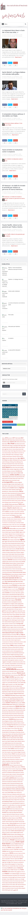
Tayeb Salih (17, 858)
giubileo (21, 603)
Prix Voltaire (17, 805)
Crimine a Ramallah (6, 526)
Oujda (12, 761)
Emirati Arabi (8, 546)
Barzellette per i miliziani (7, 491)
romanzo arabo (10, 819)
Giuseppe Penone (5, 605)
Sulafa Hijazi (9, 855)
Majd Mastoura (5, 691)
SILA (12, 845)
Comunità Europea (11, 522)
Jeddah (3, 647)
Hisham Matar (10, 616)
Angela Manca (17, 469)
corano (10, 524)
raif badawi (10, 810)
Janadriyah (15, 645)
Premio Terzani (20, 799)
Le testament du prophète (17, 667)
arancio (10, 480)
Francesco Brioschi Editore (14, 590)
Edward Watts (17, 539)
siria (9, 847)
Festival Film (15, 565)
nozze (12, 752)
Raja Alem (15, 810)
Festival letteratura (6, 574)
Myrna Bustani (21, 732)
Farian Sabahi (11, 554)
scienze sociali (16, 832)
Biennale (22, 497)
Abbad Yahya (12, 439)
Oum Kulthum (17, 761)
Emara (9, 543)
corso (18, 524)
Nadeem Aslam (5, 734)
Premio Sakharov (20, 797)
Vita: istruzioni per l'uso (17, 880)
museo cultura (16, 726)
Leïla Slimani (14, 673)
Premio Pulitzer (15, 796)
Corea (13, 524)
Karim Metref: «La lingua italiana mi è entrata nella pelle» (13, 73)
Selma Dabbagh (18, 834)
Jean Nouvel (22, 645)
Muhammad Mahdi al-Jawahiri (11, 722)
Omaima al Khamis (8, 754)
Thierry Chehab (8, 864)
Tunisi (22, 869)
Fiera (9, 576)
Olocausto (23, 752)
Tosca (6, 865)
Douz (17, 535)
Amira (16, 467)
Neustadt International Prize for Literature (10, 744)
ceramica (12, 513)
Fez (7, 576)
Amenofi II (15, 465)
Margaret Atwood (17, 693)
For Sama (16, 589)
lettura (3, 673)
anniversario (12, 471)
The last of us (20, 860)
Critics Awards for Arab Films (16, 526)
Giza (10, 605)
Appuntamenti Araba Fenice (9, 424)
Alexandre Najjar (9, 458)
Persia (18, 774)
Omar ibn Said (8, 755)
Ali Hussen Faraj (21, 460)
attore (12, 486)
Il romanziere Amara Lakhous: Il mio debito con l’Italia (13, 115)
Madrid (19, 684)
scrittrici (9, 834)
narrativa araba (9, 739)
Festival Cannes (12, 561)
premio (4, 779)
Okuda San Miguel (17, 752)
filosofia (10, 585)
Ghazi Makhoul (5, 600)
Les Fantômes (9, 667)
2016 (6, 438)
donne (14, 535)
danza (16, 530)
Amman (4, 469)
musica (20, 730)
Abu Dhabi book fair (19, 443)
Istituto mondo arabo (6, 640)
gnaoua (21, 605)
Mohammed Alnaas (9, 715)
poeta (15, 778)
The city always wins (10, 860)
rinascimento (22, 816)
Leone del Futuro (18, 665)
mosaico (6, 719)
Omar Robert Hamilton (16, 755)
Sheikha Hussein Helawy (10, 841)
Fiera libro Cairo (12, 583)
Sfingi (7, 836)
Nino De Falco (5, 748)
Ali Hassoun (15, 460)
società (17, 847)
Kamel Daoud (21, 652)
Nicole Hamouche (5, 746)
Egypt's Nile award (8, 541)
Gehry (9, 596)
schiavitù (8, 832)
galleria (22, 592)
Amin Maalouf (6, 467)
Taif (12, 856)
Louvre (18, 682)
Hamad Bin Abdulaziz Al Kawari (8, 612)
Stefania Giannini (5, 853)
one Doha (16, 757)
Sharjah (12, 840)
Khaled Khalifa (18, 656)
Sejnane (12, 834)
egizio (3, 541)
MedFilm (18, 700)
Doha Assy (7, 535)
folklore (23, 585)
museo (11, 726)
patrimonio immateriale (18, 770)
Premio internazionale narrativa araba (9, 787)
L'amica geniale (11, 660)
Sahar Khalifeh (15, 821)
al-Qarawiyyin (16, 454)
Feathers (4, 557)
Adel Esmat (12, 447)
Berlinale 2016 (13, 495)
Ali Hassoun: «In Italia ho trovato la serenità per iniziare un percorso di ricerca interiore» (13, 187)
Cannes (20, 508)
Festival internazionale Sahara (19, 572)
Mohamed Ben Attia (21, 710)
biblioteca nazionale (6, 496)
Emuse (12, 546)
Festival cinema (18, 561)
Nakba (18, 737)
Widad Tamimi (21, 882)
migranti (4, 708)
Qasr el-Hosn (4, 807)
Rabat (8, 808)
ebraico (9, 537)
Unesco (6, 873)
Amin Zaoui (13, 467)
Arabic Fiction (21, 478)
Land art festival (20, 663)
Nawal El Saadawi (10, 741)
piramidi (4, 778)
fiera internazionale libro (11, 581)
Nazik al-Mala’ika (18, 741)
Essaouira (4, 548)
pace (21, 761)
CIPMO (21, 517)
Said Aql (20, 821)
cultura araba (12, 528)
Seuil (3, 836)
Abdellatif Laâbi (13, 441)
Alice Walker (10, 460)
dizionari (22, 534)
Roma (20, 818)
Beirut (21, 491)
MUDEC (15, 721)
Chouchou (9, 517)
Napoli (21, 737)
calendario (4, 508)
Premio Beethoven (9, 779)
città (24, 517)
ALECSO (21, 456)
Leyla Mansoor (8, 673)
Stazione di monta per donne (16, 851)
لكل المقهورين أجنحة (14, 890)
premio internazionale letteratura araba (15, 783)
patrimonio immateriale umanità (8, 772)
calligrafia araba (15, 508)
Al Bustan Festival (16, 456)
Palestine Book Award (17, 765)
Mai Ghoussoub (20, 689)
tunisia (4, 871)
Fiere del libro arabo (7, 421)
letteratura (11, 669)
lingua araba (9, 677)
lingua (3, 677)
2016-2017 (10, 438)
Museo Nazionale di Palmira (12, 730)
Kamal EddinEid (15, 652)
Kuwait (24, 658)
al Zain (16, 463)
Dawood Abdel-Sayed (6, 532)
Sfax (5, 836)
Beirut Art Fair (5, 493)
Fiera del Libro (14, 576)
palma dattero (18, 766)
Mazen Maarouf (16, 699)
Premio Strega (14, 799)
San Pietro (15, 828)
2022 (3, 440)
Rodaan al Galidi (15, 818)
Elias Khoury (21, 541)
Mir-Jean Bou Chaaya (6, 710)
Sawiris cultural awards (16, 830)
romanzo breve (17, 819)
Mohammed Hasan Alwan (19, 715)
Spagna (23, 849)
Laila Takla (7, 663)
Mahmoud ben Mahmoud (14, 688)
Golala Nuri (4, 607)
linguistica (17, 679)
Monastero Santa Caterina (15, 717)
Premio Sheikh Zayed (6, 799)
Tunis (19, 869)
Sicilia (23, 843)
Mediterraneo (9, 704)
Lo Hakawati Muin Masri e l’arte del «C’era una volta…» (13, 31)
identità (6, 621)
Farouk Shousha (18, 554)
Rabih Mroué (12, 808)
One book (12, 757)
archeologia (5, 482)
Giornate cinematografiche (12, 601)
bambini (10, 489)
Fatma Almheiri (9, 556)
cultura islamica (19, 528)
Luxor (14, 684)
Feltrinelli (16, 557)
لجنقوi (9, 890)
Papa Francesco (19, 768)
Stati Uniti (8, 851)
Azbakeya (4, 487)
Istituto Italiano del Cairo (10, 638)
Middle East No (12, 706)
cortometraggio (22, 524)
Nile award (17, 746)
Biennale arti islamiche (15, 498)
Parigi (24, 768)
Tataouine (12, 858)
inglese (11, 627)
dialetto (17, 532)
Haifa (24, 610)
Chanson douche (5, 515)
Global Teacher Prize (16, 605)
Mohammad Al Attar (13, 713)
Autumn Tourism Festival (19, 486)
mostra (11, 719)
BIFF (9, 500)
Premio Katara (21, 787)
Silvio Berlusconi (16, 845)
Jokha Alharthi (8, 649)
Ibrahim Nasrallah (21, 620)
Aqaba (12, 472)
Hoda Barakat (16, 616)
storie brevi (15, 853)
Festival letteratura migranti (16, 574)
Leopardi (4, 667)
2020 (19, 438)
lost (6, 682)
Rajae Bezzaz (20, 810)
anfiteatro (12, 469)
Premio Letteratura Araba (18, 789)
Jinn (19, 647)
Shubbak (12, 843)
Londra (23, 680)
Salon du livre (19, 823)
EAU (6, 537)
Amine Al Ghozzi (20, 465)
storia (11, 853)
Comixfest (19, 520)
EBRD (12, 537)
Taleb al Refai (16, 856)
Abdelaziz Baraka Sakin (20, 439)
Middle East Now (20, 706)
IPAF (17, 634)
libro (25, 675)
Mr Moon (11, 721)
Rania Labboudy (10, 812)
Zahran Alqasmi (22, 888)
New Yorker (21, 744)
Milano (17, 708)
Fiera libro (5, 583)
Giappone (13, 600)
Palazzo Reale (13, 763)
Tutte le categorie (7, 427)
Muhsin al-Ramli (21, 722)
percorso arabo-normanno (11, 774)
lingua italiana (17, 677)
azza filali (8, 487)
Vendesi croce (17, 879)
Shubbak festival (17, 843)
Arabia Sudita (22, 474)
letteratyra (12, 671)
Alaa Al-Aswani (9, 456)
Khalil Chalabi (8, 658)
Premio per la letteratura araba (13, 794)
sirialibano (13, 847)
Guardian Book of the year (13, 609)
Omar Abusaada (18, 754)
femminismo (20, 557)
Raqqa (14, 812)
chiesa (17, 515)
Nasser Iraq (15, 739)
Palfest (13, 766)
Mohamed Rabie (5, 713)
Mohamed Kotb (12, 711)
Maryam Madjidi (19, 695)
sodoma (21, 847)
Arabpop (7, 480)
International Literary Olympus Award (15, 630)
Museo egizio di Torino (9, 728)
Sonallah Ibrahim (5, 849)
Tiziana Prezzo (20, 864)
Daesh (23, 528)
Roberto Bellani (8, 818)
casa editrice (12, 511)
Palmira (23, 767)
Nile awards (22, 746)
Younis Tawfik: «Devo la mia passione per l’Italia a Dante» (12, 226)
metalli (7, 706)
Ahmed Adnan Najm (6, 450)
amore (8, 469)
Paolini (7, 768)
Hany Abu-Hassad (5, 614)
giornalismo (4, 601)
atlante (9, 486)
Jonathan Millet (20, 649)
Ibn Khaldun (17, 618)
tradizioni (15, 867)
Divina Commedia (16, 534)
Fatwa (19, 556)
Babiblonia (17, 487)
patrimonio (10, 770)
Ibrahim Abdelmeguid (13, 620)
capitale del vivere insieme (11, 509)
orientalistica (8, 761)
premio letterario (6, 789)
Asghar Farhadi (11, 484)
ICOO (3, 621)
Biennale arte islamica (6, 498)
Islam (3, 636)
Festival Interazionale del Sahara (11, 567)
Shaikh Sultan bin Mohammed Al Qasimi (13, 838)
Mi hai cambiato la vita (10, 708)
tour (8, 865)
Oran (19, 757)
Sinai (6, 847)
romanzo (4, 819)
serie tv (22, 834)
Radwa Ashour (18, 808)
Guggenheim (14, 610)
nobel (16, 748)
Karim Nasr (4, 654)
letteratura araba (20, 669)
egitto (22, 539)
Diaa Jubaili (13, 532)
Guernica (20, 609)
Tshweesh (16, 869)
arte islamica (15, 482)
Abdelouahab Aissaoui (21, 441)
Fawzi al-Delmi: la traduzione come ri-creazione (12, 151)
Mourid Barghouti (5, 721)
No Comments (19, 36)
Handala (23, 612)
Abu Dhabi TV (11, 445)
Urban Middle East (10, 879)
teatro (21, 858)
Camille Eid (9, 154)
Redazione (9, 34)
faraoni (7, 554)
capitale (4, 509)
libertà (23, 673)
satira (6, 830)
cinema (17, 517)
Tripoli (12, 869)
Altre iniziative (21, 424)
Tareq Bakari (7, 858)
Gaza (18, 594)
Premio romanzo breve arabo (11, 797)
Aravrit (15, 480)
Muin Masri (4, 724)
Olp (3, 754)
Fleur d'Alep (19, 585)
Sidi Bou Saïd (5, 845)
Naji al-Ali (9, 737)
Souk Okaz (16, 849)
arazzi (18, 480)
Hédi (14, 618)
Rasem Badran (19, 812)
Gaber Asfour (18, 592)
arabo (3, 480)
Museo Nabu (17, 728)
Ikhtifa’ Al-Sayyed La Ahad (13, 621)
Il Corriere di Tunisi (12, 623)
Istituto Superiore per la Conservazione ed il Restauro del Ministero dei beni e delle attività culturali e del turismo (14, 641)
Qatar (9, 807)
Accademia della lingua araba (20, 445)
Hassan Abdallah (16, 614)
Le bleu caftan (7, 665)
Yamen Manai (5, 886)
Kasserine (9, 654)
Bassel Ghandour (15, 491)
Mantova (4, 693)
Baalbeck (12, 487)
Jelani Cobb (7, 647)
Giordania (18, 600)
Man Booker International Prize (18, 691)
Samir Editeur (5, 828)
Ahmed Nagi (13, 450)
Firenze (14, 585)
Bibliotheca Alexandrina (15, 496)
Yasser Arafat (20, 886)
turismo (12, 871)
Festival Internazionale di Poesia (12, 570)
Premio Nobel (10, 792)
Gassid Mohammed (13, 594)
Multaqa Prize (10, 724)
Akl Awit (21, 452)
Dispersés (10, 534)
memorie (4, 706)
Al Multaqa (7, 461)
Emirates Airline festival (15, 543)
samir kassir (10, 828)
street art (20, 853)
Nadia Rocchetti (22, 734)
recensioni (4, 814)
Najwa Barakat (14, 737)
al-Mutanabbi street (9, 454)
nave (6, 741)
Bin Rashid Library (14, 500)
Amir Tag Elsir (20, 467)
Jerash (17, 647)
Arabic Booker (5, 476)
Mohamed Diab (5, 711)
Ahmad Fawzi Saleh (19, 449)
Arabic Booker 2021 (14, 478)
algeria (22, 458)
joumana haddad (5, 651)
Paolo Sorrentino (12, 768)
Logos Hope (18, 680)
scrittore (21, 832)
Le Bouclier (12, 665)
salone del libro (12, 825)
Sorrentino (11, 849)
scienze (11, 832)
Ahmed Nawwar (19, 450)
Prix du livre (10, 803)
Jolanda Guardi (14, 649)
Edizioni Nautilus (10, 539)
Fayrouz (22, 556)
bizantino (20, 500)
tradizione (10, 868)
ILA (19, 621)
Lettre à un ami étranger (19, 671)
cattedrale (22, 511)
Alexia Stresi (14, 458)
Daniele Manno (9, 530)
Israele (11, 636)
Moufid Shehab (20, 719)
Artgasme (20, 482)
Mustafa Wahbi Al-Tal (6, 732)
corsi (15, 524)
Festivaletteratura (9, 565)
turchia (8, 871)
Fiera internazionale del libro (10, 578)
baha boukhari (5, 489)
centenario (8, 513)
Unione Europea (15, 873)
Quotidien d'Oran (14, 807)
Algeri (19, 458)
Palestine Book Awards (6, 766)
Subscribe (6, 386)
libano (19, 673)
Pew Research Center (13, 776)
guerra (4, 611)
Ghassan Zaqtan (14, 598)
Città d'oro (4, 519)
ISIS (24, 634)
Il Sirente (15, 625)
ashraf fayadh (17, 484)
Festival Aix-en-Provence (17, 559)
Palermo (18, 763)
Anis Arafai (22, 469)
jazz (18, 645)
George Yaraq (8, 598)
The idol (16, 860)
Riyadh (3, 818)
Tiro (16, 864)
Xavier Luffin (15, 884)
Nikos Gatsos (12, 746)
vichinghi (22, 879)
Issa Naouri (15, 636)
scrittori (4, 834)
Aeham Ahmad (22, 447)
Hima (6, 616)
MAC (16, 684)
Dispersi (6, 534)
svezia (10, 856)
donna (11, 535)
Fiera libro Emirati (18, 583)
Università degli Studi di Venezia (14, 877)
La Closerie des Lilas (16, 661)
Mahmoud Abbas (5, 688)
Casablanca (6, 511)
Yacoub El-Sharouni (22, 884)
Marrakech (13, 695)
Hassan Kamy (22, 614)
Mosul (15, 719)
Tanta (20, 856)
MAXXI (11, 699)
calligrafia (9, 508)
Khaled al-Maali (11, 656)
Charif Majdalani (12, 515)
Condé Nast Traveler (20, 522)
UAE (15, 871)
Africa (3, 449)
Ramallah (4, 812)
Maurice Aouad (17, 697)
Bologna (6, 502)
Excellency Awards (10, 552)
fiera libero (20, 581)
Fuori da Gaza (12, 592)
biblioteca (19, 495)
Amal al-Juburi (20, 463)
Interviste (13, 36)
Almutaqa (4, 463)
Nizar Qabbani (11, 748)
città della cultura (10, 519)
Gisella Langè (17, 603)
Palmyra (3, 768)
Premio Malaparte (16, 790)
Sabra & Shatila (9, 821)
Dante (14, 530)
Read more (18, 57)
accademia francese (6, 447)
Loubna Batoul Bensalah (12, 682)
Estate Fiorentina (12, 548)
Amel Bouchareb (9, 465)
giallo (10, 600)
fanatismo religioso (20, 552)
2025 (8, 439)
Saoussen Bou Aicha (21, 828)
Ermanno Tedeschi (18, 546)
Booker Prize (8, 504)
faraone (3, 554)
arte (11, 482)
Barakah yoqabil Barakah (17, 489)
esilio (23, 546)
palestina (5, 765)
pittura (7, 778)
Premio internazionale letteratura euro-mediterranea (12, 785)
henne (3, 616)
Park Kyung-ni (5, 770)
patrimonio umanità (20, 772)
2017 (15, 419)
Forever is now (11, 589)
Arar (13, 480)
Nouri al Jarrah (7, 752)
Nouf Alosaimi (19, 750)
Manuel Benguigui (9, 693)
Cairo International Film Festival (19, 506)
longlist (3, 682)
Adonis (16, 447)
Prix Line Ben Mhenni (10, 805)
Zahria (3, 890)
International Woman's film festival (9, 634)
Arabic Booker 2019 (6, 478)
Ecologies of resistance (17, 537)
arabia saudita (14, 475)
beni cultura (8, 495)
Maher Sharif (19, 686)
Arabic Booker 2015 (12, 476)
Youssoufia (16, 888)
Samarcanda (21, 827)
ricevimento (17, 816)
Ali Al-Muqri (4, 460)
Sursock (7, 856)
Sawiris (9, 830)
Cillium (12, 517)
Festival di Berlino (13, 563)
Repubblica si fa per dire (10, 816)
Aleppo (3, 458)
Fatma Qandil (15, 556)
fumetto (7, 592)
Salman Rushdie (13, 823)
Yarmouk (10, 886)
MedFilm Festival (10, 702)
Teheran (4, 860)
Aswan (6, 486)
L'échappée (9, 661)
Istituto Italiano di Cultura (20, 638)
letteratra (4, 669)
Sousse (20, 849)
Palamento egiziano (6, 763)
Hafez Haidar (20, 610)
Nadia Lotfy (10, 734)
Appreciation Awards (6, 472)
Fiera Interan (20, 576)
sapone (3, 830)
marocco (8, 695)
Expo (15, 552)
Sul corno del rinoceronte (18, 855)
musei (7, 726)
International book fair (15, 629)
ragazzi (6, 810)
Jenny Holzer (12, 647)
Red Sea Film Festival (11, 814)
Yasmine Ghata (15, 886)
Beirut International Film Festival (14, 493)
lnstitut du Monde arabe (11, 680)
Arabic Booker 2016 (20, 476)
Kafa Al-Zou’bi (9, 652)
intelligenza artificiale (6, 629)
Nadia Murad (16, 734)
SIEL (10, 845)
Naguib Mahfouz (6, 736)
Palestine (11, 765)
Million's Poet (22, 708)
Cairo (20, 504)
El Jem (6, 543)
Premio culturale (17, 779)
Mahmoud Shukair (13, 689)
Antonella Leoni (19, 471)
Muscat (15, 724)
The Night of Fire (10, 862)
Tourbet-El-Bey (13, 865)
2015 (4, 419)
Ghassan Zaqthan (21, 598)
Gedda (6, 596)
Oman (13, 754)
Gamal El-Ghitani (5, 594)
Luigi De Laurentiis (9, 684)
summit (3, 856)
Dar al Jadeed (20, 530)
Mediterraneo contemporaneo (19, 704)
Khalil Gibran (13, 658)
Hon (12, 618)
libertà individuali (14, 675)
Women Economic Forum (7, 884)
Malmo (10, 691)
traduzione (20, 868)
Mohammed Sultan (6, 717)
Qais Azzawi (23, 805)
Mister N (12, 710)
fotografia (21, 589)
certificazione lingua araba (19, 513)
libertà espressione (6, 675)
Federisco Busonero (10, 557)
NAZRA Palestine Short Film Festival (12, 743)
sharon (3, 841)
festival (10, 559)
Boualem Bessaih (14, 504)
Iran (19, 634)
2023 (6, 439)
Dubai (20, 535)
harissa (11, 614)
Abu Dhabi (11, 443)
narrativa (4, 739)
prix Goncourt (16, 803)
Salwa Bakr (17, 827)
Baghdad (21, 487)
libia (19, 675)
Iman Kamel (19, 625)
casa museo (17, 511)
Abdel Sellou (4, 443)
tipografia (13, 864)
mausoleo (8, 699)
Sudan (5, 855)
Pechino (3, 774)
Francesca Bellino (5, 590)
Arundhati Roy (5, 484)
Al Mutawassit (9, 463)
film (7, 585)
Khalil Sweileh (19, 658)
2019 (17, 438)
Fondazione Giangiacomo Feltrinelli (9, 587)
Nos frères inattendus (11, 750)
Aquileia (15, 472)
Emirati (3, 546)
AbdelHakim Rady (5, 441)
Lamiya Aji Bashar (12, 663)
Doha (3, 535)
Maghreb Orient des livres (11, 686)
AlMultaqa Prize (20, 461)
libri (22, 675)
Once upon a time (5, 757)
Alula (13, 463)
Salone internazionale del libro (8, 827)
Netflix (20, 743)
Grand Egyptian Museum (17, 607)
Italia (11, 645)
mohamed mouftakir (19, 711)
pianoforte (20, 776)
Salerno (7, 823)
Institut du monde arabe (18, 627)
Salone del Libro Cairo (20, 825)
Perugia (7, 776)
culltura (23, 526)
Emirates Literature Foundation (18, 545)
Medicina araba (18, 702)
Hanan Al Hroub (18, 612)
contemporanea (5, 524)
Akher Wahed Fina (15, 452)
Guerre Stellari (9, 610)
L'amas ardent (5, 660)
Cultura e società (7, 36)
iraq (22, 634)
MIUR (16, 710)
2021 (22, 438)
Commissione (5, 522)
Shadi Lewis (11, 836)
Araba (18, 473)
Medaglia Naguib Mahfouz (10, 700)
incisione (8, 627)
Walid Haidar (15, 882)
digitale (21, 532)
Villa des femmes (5, 880)
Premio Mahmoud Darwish (7, 790)
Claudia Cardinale (17, 519)
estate (7, 548)
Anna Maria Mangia (6, 471)
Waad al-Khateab (9, 882)
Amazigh (4, 465)
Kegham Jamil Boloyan (15, 654)
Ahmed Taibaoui (8, 452)
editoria (4, 539)
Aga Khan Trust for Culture (10, 449)
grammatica (9, 607)
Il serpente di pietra (9, 625)
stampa (4, 851)
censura (3, 513)
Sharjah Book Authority (19, 839)
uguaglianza (18, 871)
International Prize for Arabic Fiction (12, 633)
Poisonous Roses (20, 778)
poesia (12, 778)
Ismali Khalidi (7, 636)
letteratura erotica (5, 671)
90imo (3, 438)
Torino (3, 865)
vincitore (11, 880)
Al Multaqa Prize (13, 461)
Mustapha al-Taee (14, 732)
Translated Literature (6, 869)
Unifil (11, 873)
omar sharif (23, 755)
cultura (5, 528)
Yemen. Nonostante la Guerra (8, 888)
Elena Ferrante (15, 541)
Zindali (6, 890)
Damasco (4, 530)
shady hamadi (17, 836)
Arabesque (7, 474)
